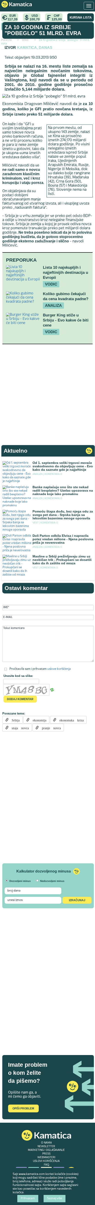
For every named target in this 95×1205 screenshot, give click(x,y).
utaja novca (19, 727)
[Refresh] (52, 690)
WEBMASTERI (46, 1157)
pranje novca (50, 727)
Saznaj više (54, 1198)
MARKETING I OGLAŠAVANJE (46, 1150)
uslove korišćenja (59, 669)
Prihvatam (28, 1198)
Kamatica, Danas (34, 48)
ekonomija (38, 720)
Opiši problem (23, 1108)
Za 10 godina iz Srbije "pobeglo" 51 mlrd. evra (43, 30)
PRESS (46, 1153)
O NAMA (46, 1142)
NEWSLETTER (46, 1146)
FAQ (46, 1164)
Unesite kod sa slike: (18, 676)
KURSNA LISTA (81, 17)
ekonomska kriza (70, 720)
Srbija (14, 720)
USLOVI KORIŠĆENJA (46, 1161)
